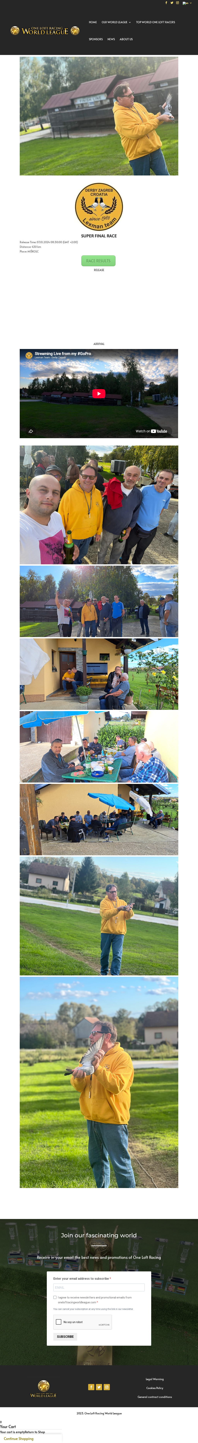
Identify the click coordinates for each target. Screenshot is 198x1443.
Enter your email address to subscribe (81, 1278)
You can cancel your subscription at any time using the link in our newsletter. (93, 1309)
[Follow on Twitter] (99, 1387)
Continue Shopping (18, 1438)
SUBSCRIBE (65, 1337)
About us (126, 39)
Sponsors (96, 39)
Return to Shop (35, 1432)
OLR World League (114, 22)
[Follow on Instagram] (107, 1387)
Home (93, 22)
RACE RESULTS (98, 260)
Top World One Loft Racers (155, 22)
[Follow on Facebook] (91, 1387)
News (111, 39)
